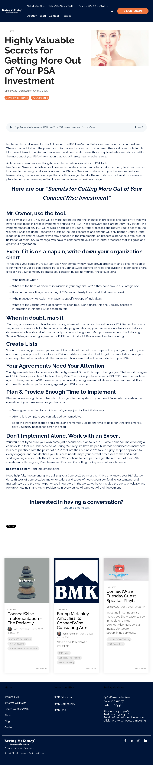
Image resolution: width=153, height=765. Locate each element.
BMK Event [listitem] (63, 653)
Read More (41, 668)
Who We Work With (61, 6)
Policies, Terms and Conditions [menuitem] (19, 748)
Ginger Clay (11, 90)
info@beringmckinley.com (128, 717)
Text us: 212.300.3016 (116, 714)
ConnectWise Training (17, 98)
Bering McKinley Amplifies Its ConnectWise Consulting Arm (73, 620)
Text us (66, 15)
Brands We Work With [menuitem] (16, 709)
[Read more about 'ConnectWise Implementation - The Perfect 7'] (26, 580)
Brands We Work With (92, 6)
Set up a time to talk (76, 507)
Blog (43, 15)
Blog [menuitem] (7, 721)
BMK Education (63, 697)
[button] (11, 127)
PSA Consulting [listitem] (16, 643)
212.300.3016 (121, 711)
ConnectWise (20, 167)
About (31, 15)
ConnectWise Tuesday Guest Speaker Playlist (122, 596)
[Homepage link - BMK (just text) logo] (19, 743)
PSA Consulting (40, 98)
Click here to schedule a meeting (125, 720)
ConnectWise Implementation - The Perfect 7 (24, 618)
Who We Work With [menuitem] (15, 703)
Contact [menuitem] (8, 727)
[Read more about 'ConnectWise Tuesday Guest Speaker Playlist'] (126, 569)
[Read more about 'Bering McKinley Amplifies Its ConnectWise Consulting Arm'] (76, 580)
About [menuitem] (7, 715)
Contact (54, 15)
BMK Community (64, 703)
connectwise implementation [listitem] (23, 648)
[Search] (112, 11)
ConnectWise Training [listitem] (20, 639)
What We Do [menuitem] (11, 696)
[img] (135, 127)
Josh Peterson (21, 629)
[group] (76, 127)
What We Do (35, 6)
